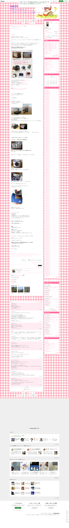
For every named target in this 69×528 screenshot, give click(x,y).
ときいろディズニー (48, 323)
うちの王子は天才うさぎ (48, 348)
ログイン (66, 1)
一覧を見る (56, 71)
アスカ (12, 357)
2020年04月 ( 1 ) (47, 123)
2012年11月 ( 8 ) (47, 223)
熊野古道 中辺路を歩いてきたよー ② (50, 47)
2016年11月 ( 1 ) (47, 165)
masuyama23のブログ (48, 303)
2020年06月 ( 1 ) (47, 121)
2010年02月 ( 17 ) (47, 263)
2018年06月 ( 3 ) (47, 144)
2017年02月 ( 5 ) (47, 162)
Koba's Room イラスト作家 (49, 346)
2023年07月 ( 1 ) (47, 94)
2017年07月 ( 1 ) (47, 157)
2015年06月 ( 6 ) (47, 186)
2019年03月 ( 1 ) (47, 135)
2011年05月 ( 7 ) (47, 245)
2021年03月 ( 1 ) (47, 111)
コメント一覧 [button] (40, 262)
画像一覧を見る (56, 55)
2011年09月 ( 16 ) (47, 240)
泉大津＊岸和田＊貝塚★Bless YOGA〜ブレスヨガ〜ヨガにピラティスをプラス (51, 317)
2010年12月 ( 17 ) (47, 251)
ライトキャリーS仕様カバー (15, 276)
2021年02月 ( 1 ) (47, 112)
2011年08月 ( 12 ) (47, 241)
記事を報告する (40, 267)
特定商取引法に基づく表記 (52, 514)
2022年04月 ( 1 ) (47, 99)
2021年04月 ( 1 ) (47, 110)
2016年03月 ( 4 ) (47, 175)
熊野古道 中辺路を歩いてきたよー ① (50, 48)
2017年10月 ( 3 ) (47, 153)
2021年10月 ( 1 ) (47, 104)
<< (49, 76)
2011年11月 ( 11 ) (47, 238)
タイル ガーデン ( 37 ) (48, 61)
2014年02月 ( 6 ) (47, 205)
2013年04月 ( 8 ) (47, 217)
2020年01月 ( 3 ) (47, 127)
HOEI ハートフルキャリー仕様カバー (18, 89)
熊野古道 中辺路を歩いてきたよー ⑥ (50, 42)
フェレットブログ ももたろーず (49, 321)
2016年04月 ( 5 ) (47, 174)
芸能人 (23, 435)
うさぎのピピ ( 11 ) (47, 70)
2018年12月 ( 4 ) (47, 139)
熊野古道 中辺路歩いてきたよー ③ (50, 46)
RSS (46, 355)
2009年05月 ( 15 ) (47, 274)
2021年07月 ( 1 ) (47, 106)
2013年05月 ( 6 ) (47, 216)
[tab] (16, 435)
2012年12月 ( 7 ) (47, 222)
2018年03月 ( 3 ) (47, 147)
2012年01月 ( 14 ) (47, 235)
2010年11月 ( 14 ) (47, 252)
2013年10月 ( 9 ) (47, 210)
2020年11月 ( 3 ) (47, 116)
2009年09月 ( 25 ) (47, 269)
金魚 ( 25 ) (46, 67)
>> (53, 76)
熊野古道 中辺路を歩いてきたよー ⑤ (50, 43)
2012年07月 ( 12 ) (47, 228)
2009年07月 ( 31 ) (47, 271)
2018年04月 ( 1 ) (47, 146)
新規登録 (61, 1)
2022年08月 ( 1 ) (47, 98)
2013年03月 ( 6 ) (47, 218)
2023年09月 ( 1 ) (47, 93)
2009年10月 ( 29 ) (47, 268)
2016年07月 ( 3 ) (47, 170)
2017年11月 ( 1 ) (47, 152)
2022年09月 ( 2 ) (47, 97)
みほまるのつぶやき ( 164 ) (48, 64)
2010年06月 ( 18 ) (47, 258)
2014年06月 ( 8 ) (47, 200)
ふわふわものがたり (48, 351)
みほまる (12, 309)
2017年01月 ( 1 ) (47, 163)
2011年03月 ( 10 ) (47, 247)
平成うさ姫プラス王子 (48, 301)
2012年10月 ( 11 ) (47, 224)
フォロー (19, 271)
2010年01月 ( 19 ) (47, 264)
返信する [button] (40, 309)
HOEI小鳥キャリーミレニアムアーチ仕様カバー (20, 88)
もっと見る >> (13, 283)
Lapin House (47, 342)
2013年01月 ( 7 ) (47, 221)
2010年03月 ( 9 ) (47, 262)
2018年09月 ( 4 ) (47, 141)
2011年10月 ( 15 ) (47, 239)
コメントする (27, 389)
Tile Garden (46, 340)
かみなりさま (13, 321)
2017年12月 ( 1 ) (47, 151)
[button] (67, 517)
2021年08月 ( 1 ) (47, 105)
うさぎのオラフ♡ (47, 291)
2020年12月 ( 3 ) (47, 115)
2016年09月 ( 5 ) (47, 168)
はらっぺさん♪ (13, 376)
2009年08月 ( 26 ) (47, 270)
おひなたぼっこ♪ (47, 347)
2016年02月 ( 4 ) (47, 176)
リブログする (39, 260)
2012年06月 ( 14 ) (47, 229)
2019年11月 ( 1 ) (47, 129)
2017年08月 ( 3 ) (47, 156)
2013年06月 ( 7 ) (47, 215)
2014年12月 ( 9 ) (47, 193)
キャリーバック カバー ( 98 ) (49, 66)
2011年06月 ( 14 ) (47, 244)
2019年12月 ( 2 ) (47, 128)
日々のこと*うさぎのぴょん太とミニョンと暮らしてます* (51, 319)
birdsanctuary (47, 293)
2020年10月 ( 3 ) (47, 117)
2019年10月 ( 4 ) (47, 130)
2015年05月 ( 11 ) (47, 187)
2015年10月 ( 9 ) (47, 181)
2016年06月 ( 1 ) (47, 171)
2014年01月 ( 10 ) (47, 206)
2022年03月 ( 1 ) (47, 100)
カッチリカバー (27, 80)
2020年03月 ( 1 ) (47, 124)
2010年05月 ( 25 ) (47, 259)
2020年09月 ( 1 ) (47, 118)
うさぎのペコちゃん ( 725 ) (48, 60)
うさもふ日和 (47, 295)
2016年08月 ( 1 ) (47, 169)
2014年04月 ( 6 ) (47, 203)
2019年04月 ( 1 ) (47, 134)
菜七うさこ (12, 340)
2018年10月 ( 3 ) (47, 140)
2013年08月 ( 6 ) (47, 212)
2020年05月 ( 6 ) (47, 122)
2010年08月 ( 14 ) (47, 256)
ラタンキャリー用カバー (24, 84)
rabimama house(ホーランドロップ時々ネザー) (51, 299)
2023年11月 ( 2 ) (47, 92)
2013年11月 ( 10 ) (47, 209)
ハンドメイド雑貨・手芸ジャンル (49, 32)
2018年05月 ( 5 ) (47, 145)
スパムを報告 (28, 514)
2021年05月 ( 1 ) (47, 109)
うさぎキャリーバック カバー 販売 (19, 26)
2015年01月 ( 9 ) (47, 192)
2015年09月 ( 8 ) (47, 182)
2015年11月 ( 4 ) (47, 180)
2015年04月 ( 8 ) (47, 188)
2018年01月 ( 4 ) (47, 150)
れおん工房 (46, 341)
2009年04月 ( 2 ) (47, 275)
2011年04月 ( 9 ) (47, 246)
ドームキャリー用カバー (16, 85)
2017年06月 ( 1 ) (47, 158)
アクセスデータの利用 (44, 514)
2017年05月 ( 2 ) (47, 159)
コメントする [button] (32, 260)
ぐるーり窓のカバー (21, 81)
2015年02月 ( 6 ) (47, 191)
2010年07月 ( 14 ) (47, 257)
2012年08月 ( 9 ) (47, 227)
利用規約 (38, 514)
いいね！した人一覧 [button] (34, 262)
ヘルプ (58, 514)
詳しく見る (34, 507)
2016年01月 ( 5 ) (47, 177)
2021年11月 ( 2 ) (47, 103)
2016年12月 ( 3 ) (47, 164)
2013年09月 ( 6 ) (47, 211)
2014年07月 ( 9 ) (47, 199)
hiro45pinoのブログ (48, 305)
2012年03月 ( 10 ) (47, 233)
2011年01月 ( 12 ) (47, 250)
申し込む (51, 507)
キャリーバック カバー (18, 275)
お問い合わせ (33, 514)
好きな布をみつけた (14, 281)
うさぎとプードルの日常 (48, 297)
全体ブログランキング (48, 31)
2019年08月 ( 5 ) (47, 133)
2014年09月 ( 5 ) (47, 197)
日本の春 (46, 52)
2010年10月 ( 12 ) (47, 253)
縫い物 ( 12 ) (46, 65)
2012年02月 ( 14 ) (47, 234)
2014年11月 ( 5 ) (47, 194)
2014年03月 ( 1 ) (47, 204)
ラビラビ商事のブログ (48, 325)
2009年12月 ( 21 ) (47, 265)
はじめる (18, 507)
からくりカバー (25, 82)
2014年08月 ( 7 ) (47, 198)
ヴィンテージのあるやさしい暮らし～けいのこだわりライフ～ (51, 315)
